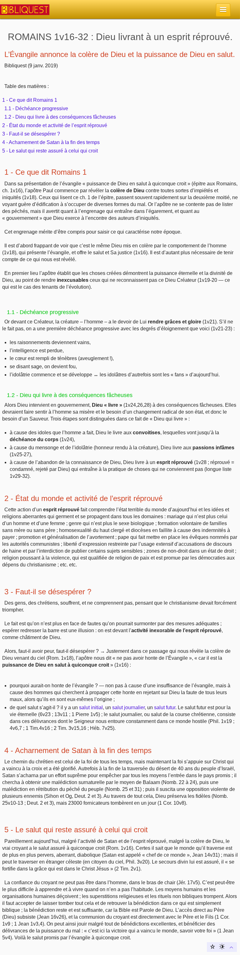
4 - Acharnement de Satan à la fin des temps (51, 142)
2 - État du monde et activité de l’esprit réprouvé (54, 125)
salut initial (91, 707)
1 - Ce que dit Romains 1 (29, 100)
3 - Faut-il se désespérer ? (31, 134)
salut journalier (128, 707)
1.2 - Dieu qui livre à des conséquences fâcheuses (60, 117)
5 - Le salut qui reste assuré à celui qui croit (50, 150)
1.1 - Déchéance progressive (36, 108)
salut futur (164, 707)
